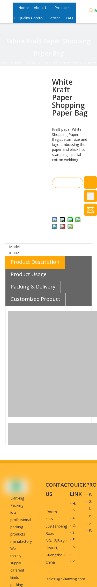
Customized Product (35, 298)
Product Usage (29, 274)
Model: (14, 246)
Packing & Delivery (33, 286)
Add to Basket (67, 197)
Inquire (67, 183)
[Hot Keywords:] (91, 11)
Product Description (35, 261)
